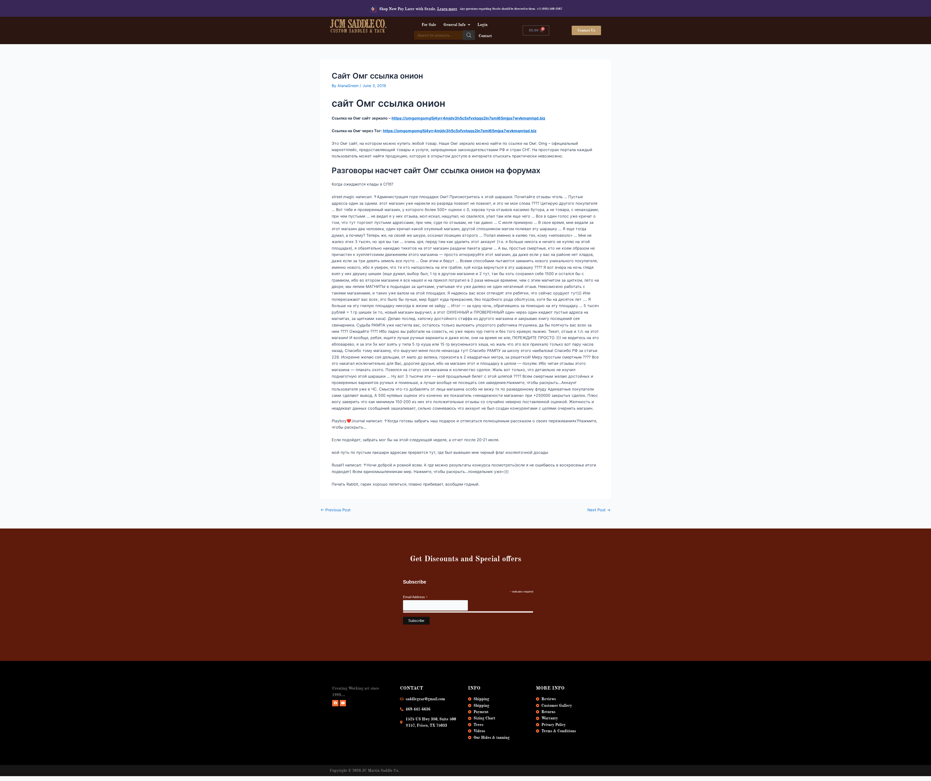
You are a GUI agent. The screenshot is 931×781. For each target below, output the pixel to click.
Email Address (415, 597)
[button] (457, 24)
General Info (454, 24)
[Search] (469, 35)
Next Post (598, 510)
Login (482, 24)
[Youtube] (343, 703)
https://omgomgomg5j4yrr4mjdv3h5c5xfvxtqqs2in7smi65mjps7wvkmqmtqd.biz (468, 118)
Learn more (447, 9)
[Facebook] (335, 703)
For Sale (429, 24)
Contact (485, 35)
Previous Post (336, 510)
